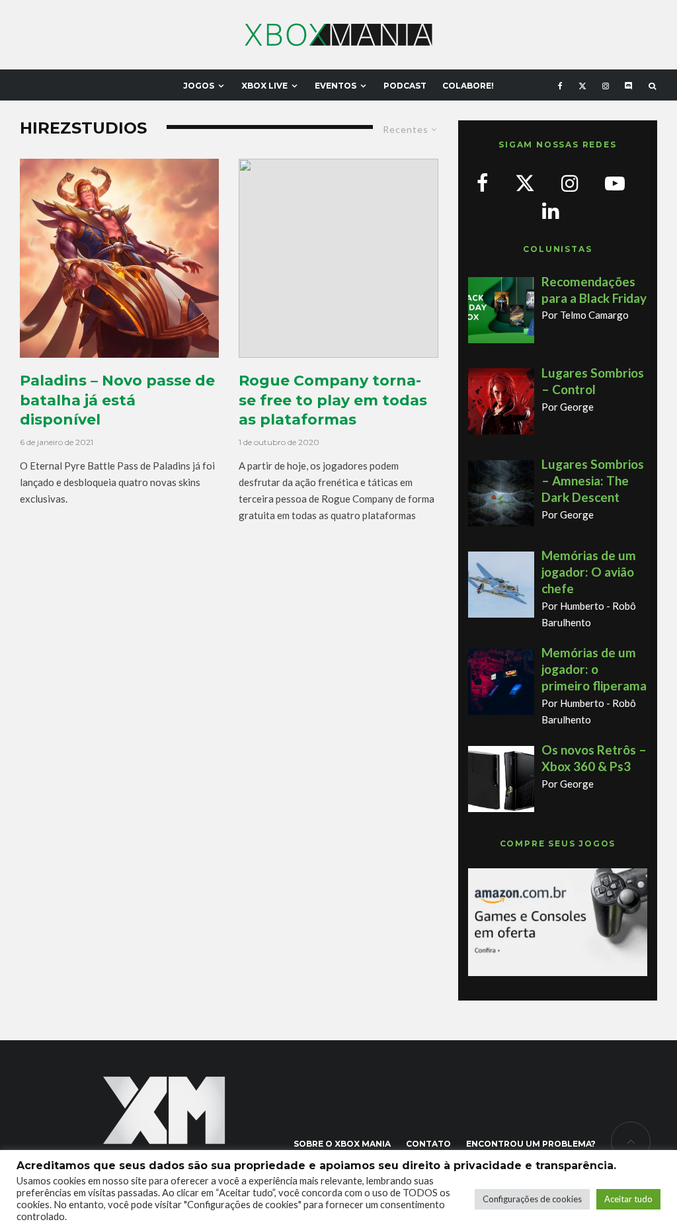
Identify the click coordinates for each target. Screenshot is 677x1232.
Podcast (404, 86)
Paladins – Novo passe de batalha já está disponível (117, 400)
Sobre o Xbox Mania (342, 1144)
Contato (428, 1144)
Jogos (198, 86)
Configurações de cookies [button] (532, 1199)
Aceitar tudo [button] (628, 1199)
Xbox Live (264, 86)
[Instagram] (605, 85)
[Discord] (629, 85)
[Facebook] (560, 85)
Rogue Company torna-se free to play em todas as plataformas (333, 400)
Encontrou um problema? (531, 1144)
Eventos (335, 86)
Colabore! (468, 86)
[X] (582, 85)
